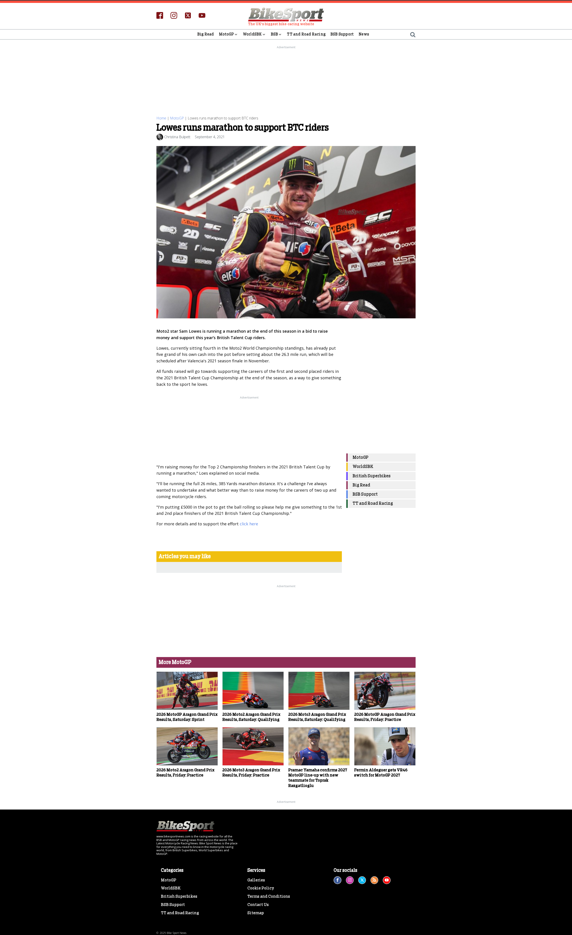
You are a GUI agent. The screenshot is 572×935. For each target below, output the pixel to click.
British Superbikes (372, 476)
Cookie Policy (260, 888)
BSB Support (342, 34)
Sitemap (255, 913)
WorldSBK (252, 34)
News (364, 34)
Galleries (256, 880)
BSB (274, 34)
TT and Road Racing (306, 34)
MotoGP (226, 34)
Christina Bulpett (177, 136)
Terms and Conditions (268, 897)
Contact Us (258, 905)
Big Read (205, 34)
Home (161, 118)
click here (249, 523)
